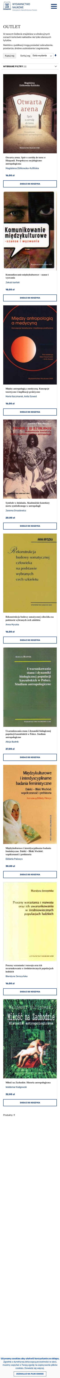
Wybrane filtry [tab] (13, 66)
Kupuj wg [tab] (9, 55)
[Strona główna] (20, 6)
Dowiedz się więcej (34, 1368)
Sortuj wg (25, 55)
